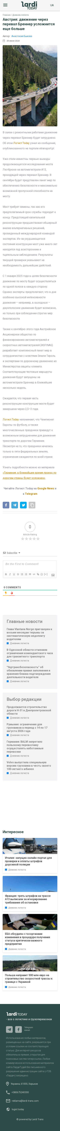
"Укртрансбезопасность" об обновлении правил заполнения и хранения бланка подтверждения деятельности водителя (28, 672)
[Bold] (6, 574)
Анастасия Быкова (22, 36)
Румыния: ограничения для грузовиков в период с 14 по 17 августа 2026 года (27, 728)
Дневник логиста (20, 15)
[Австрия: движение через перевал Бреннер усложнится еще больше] (6, 505)
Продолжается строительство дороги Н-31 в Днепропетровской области (29, 710)
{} (42, 574)
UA (52, 5)
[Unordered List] (26, 574)
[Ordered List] (22, 574)
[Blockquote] (30, 574)
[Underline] (14, 574)
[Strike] (18, 574)
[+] (46, 574)
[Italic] (10, 574)
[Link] (38, 574)
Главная (6, 15)
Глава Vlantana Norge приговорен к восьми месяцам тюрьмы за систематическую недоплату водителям (29, 634)
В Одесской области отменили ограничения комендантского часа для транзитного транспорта (30, 653)
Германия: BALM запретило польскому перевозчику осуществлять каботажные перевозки (25, 746)
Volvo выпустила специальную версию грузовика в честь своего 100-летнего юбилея (29, 766)
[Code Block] (34, 574)
